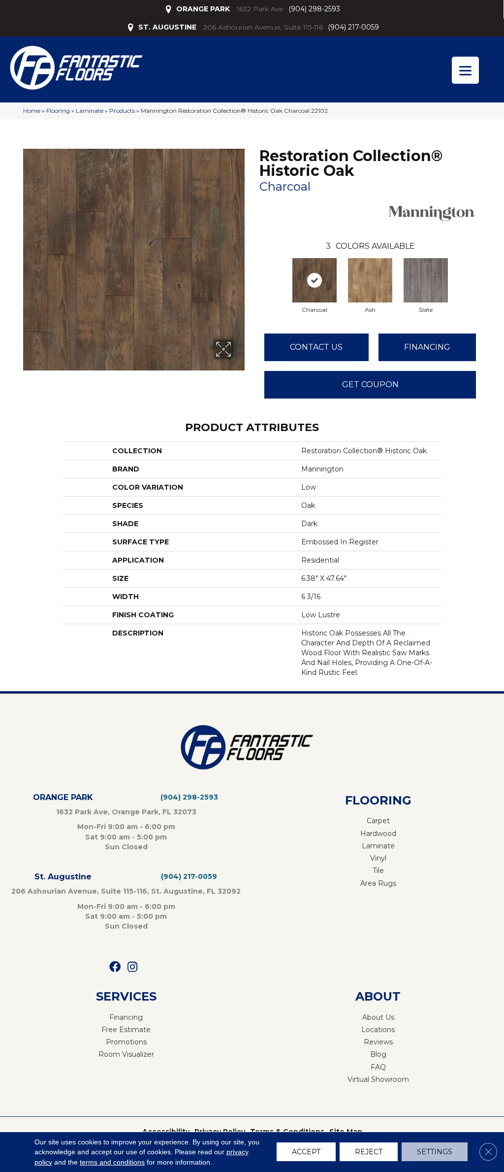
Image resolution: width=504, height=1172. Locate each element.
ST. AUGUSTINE (167, 27)
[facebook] (115, 967)
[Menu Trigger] (465, 70)
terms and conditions (112, 1162)
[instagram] (132, 967)
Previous (254, 270)
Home (31, 110)
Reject (368, 1152)
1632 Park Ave (260, 8)
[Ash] (370, 280)
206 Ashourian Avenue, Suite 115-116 (263, 27)
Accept (306, 1152)
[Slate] (425, 280)
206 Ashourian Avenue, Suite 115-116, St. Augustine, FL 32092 (126, 891)
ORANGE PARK (203, 8)
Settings (434, 1152)
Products (122, 110)
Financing (427, 347)
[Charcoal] (314, 280)
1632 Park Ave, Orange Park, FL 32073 (126, 811)
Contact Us (316, 347)
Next (485, 270)
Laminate (89, 110)
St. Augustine (63, 876)
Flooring (58, 110)
